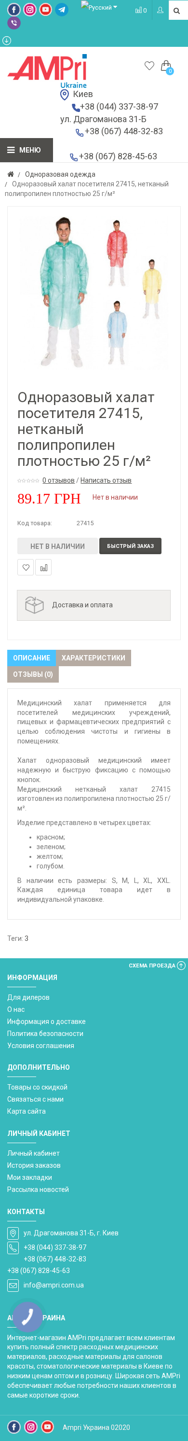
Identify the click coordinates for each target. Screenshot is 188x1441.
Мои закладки (29, 1177)
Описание (31, 658)
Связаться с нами (35, 1099)
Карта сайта (26, 1111)
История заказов (34, 1165)
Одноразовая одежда (60, 174)
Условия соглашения (40, 1045)
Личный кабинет (33, 1153)
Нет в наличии (57, 546)
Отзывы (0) (33, 674)
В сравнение (43, 567)
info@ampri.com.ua (54, 1285)
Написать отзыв (106, 480)
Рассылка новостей (38, 1189)
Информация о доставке (46, 1021)
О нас (16, 1009)
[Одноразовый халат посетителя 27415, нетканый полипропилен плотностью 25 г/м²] (94, 293)
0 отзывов (58, 480)
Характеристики (93, 658)
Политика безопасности (45, 1033)
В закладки (25, 567)
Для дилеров (28, 997)
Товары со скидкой (37, 1087)
